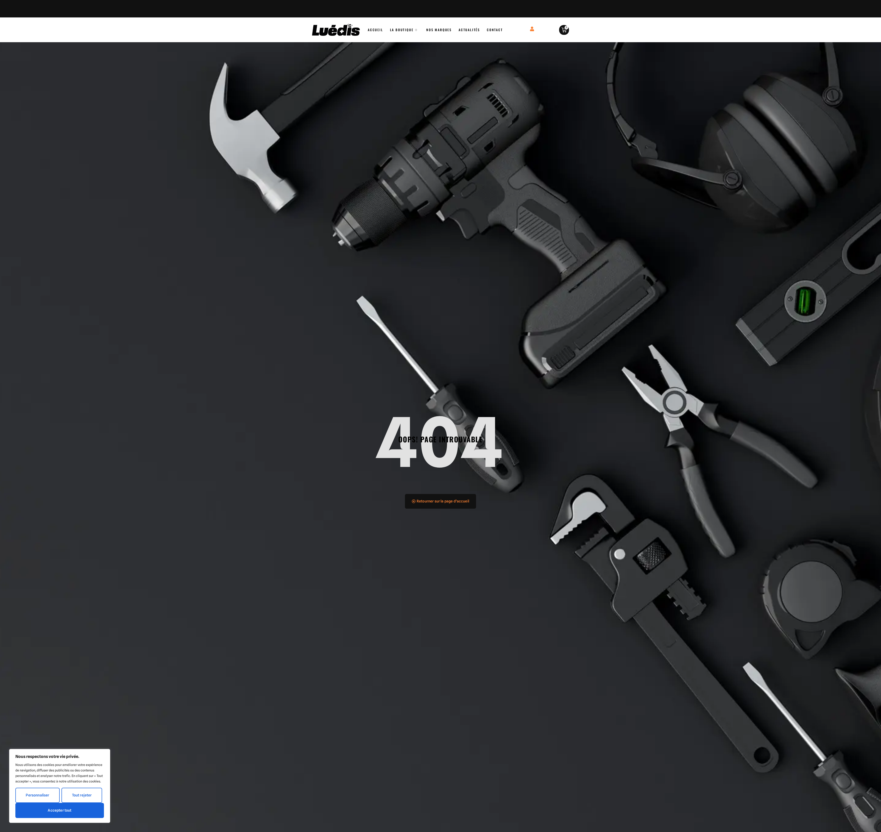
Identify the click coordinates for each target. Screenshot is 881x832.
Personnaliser (37, 795)
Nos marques (439, 29)
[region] (59, 786)
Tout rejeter (82, 795)
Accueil (375, 29)
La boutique (402, 29)
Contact (495, 29)
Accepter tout (59, 810)
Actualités (469, 29)
